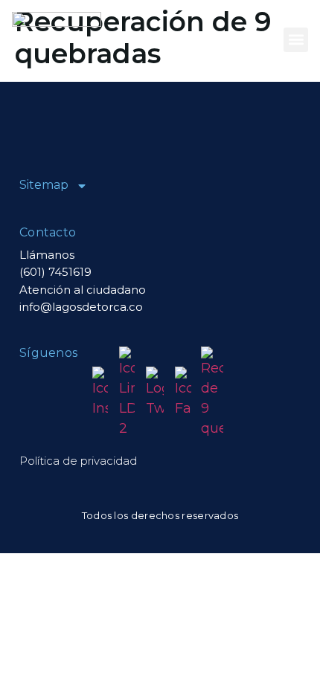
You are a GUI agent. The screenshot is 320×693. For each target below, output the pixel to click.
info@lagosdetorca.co (81, 307)
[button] (296, 40)
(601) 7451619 (55, 272)
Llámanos (46, 255)
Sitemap (43, 185)
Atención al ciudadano (82, 290)
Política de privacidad (78, 461)
